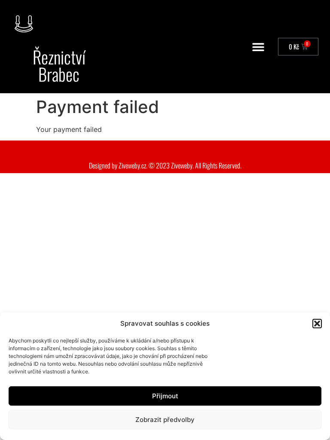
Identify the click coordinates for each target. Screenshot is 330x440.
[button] (317, 323)
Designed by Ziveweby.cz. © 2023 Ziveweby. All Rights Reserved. (165, 165)
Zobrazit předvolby (165, 420)
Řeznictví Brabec (59, 65)
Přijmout (165, 396)
